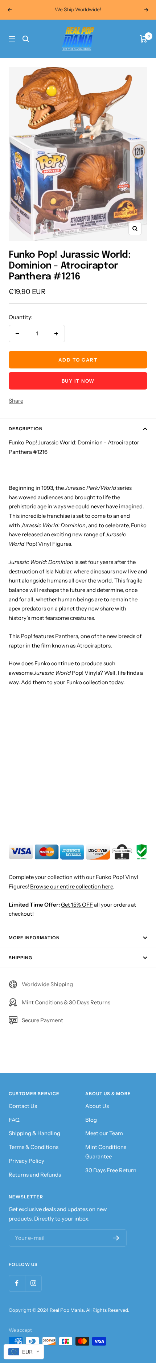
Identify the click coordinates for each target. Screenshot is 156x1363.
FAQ (14, 1119)
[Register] (116, 1238)
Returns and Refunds (35, 1174)
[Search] (25, 39)
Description (26, 428)
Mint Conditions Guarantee (105, 1152)
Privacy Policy (26, 1160)
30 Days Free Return (110, 1170)
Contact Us (23, 1105)
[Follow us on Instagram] (33, 1283)
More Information (34, 937)
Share (16, 400)
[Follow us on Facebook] (17, 1283)
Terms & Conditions (33, 1147)
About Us (97, 1105)
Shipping (20, 957)
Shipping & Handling (34, 1133)
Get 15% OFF (77, 904)
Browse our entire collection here (71, 886)
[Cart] (143, 39)
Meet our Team (104, 1133)
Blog (91, 1119)
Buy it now (78, 381)
